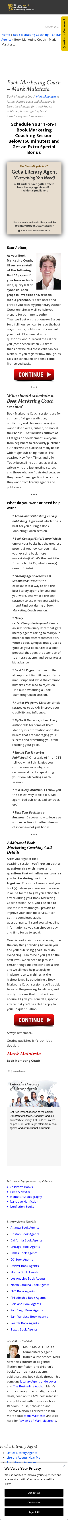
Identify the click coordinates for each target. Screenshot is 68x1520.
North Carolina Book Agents (30, 1285)
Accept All (34, 1492)
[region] (34, 1491)
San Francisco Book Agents (29, 1317)
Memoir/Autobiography (26, 1197)
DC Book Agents (22, 1260)
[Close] (64, 1465)
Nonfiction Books (22, 1207)
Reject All (34, 1512)
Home (5, 35)
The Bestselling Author (29, 1386)
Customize (34, 1502)
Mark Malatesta (46, 96)
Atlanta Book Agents (25, 1228)
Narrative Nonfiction (24, 1202)
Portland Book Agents (26, 1304)
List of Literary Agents (22, 1453)
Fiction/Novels (20, 1192)
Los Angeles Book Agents (28, 1278)
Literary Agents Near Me (23, 1457)
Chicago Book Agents (25, 1247)
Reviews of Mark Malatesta (37, 1421)
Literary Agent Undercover (38, 1381)
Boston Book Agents (25, 1234)
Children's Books (21, 1187)
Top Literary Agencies (21, 1462)
